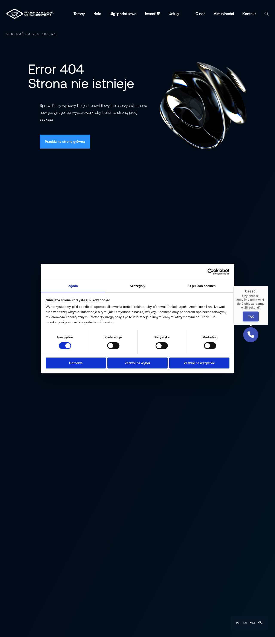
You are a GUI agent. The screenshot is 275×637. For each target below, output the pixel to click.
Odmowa (75, 363)
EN (245, 623)
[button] (250, 334)
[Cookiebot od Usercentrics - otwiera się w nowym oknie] (210, 272)
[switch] (113, 345)
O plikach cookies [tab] (201, 285)
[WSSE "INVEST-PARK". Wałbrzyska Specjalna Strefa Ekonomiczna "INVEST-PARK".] (17, 14)
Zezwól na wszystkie (199, 363)
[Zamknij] (268, 286)
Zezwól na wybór (137, 363)
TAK (251, 316)
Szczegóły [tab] (137, 285)
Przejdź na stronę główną (65, 142)
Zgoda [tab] (73, 285)
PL (237, 623)
